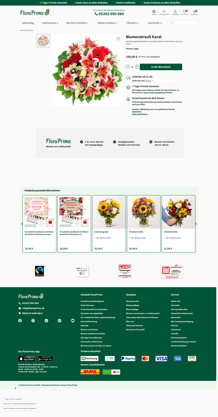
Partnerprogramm (179, 337)
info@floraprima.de (33, 308)
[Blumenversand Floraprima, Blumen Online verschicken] (35, 15)
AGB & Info (175, 301)
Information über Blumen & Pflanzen (142, 317)
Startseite (175, 305)
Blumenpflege (132, 309)
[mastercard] (145, 358)
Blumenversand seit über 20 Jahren (96, 345)
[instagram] (33, 321)
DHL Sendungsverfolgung (182, 321)
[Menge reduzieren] (128, 67)
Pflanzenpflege (132, 305)
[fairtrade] (40, 271)
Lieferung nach (139, 80)
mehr (136, 48)
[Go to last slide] (22, 224)
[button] (12, 391)
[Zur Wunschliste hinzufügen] (120, 37)
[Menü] (86, 266)
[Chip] (124, 271)
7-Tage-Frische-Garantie (12, 399)
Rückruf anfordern (32, 313)
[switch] (82, 273)
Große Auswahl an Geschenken (94, 309)
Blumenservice (132, 301)
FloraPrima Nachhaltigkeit (92, 301)
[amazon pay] (192, 358)
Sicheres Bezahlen (179, 345)
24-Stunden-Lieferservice (91, 341)
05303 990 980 (111, 13)
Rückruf (174, 325)
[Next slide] (196, 224)
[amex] (177, 358)
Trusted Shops (96, 144)
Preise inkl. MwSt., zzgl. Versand (32, 371)
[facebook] (20, 321)
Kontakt (174, 333)
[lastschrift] (110, 358)
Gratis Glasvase (87, 305)
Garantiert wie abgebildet (92, 313)
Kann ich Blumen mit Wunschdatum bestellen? (20, 408)
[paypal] (128, 358)
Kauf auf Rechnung (89, 321)
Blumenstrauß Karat (26, 30)
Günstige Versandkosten (91, 337)
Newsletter (176, 317)
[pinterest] (59, 321)
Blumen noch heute (89, 329)
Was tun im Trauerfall (135, 329)
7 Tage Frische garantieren (153, 92)
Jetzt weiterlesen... (140, 114)
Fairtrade (84, 325)
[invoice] (89, 358)
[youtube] (73, 321)
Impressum (176, 329)
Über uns (130, 321)
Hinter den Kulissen (134, 325)
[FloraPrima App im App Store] (26, 358)
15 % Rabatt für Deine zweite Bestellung (98, 317)
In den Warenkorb (161, 67)
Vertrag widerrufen (179, 309)
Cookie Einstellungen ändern (183, 341)
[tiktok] (46, 321)
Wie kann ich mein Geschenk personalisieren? (20, 404)
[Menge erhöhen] (137, 67)
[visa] (161, 358)
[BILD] (172, 271)
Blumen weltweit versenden (93, 333)
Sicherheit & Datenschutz (182, 313)
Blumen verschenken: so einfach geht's (143, 313)
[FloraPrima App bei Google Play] (45, 358)
